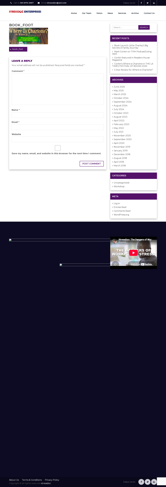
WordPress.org (121, 214)
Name (16, 110)
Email (15, 122)
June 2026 (119, 87)
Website (16, 134)
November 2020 (122, 135)
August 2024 (120, 105)
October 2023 (121, 113)
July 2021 (118, 132)
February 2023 (121, 124)
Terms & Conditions (32, 480)
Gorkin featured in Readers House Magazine (131, 58)
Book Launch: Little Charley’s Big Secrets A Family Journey (130, 46)
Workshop (119, 186)
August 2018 (120, 158)
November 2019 (122, 147)
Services (122, 13)
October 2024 (121, 98)
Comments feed (122, 211)
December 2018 (122, 154)
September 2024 (123, 102)
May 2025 (119, 90)
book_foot (17, 49)
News (110, 13)
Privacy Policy (52, 480)
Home (74, 13)
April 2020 (119, 143)
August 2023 (120, 117)
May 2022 (119, 128)
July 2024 (119, 109)
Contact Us (149, 13)
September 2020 (123, 139)
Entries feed (120, 207)
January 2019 (120, 150)
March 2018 (120, 165)
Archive (135, 13)
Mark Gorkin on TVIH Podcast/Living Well (132, 52)
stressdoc (46, 483)
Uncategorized (121, 182)
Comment (18, 71)
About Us (14, 480)
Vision (99, 13)
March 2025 (120, 94)
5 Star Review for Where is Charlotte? (133, 70)
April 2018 (119, 162)
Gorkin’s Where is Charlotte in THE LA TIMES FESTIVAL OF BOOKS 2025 (132, 65)
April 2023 (119, 120)
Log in (117, 203)
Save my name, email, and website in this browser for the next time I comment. (56, 153)
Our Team (86, 13)
